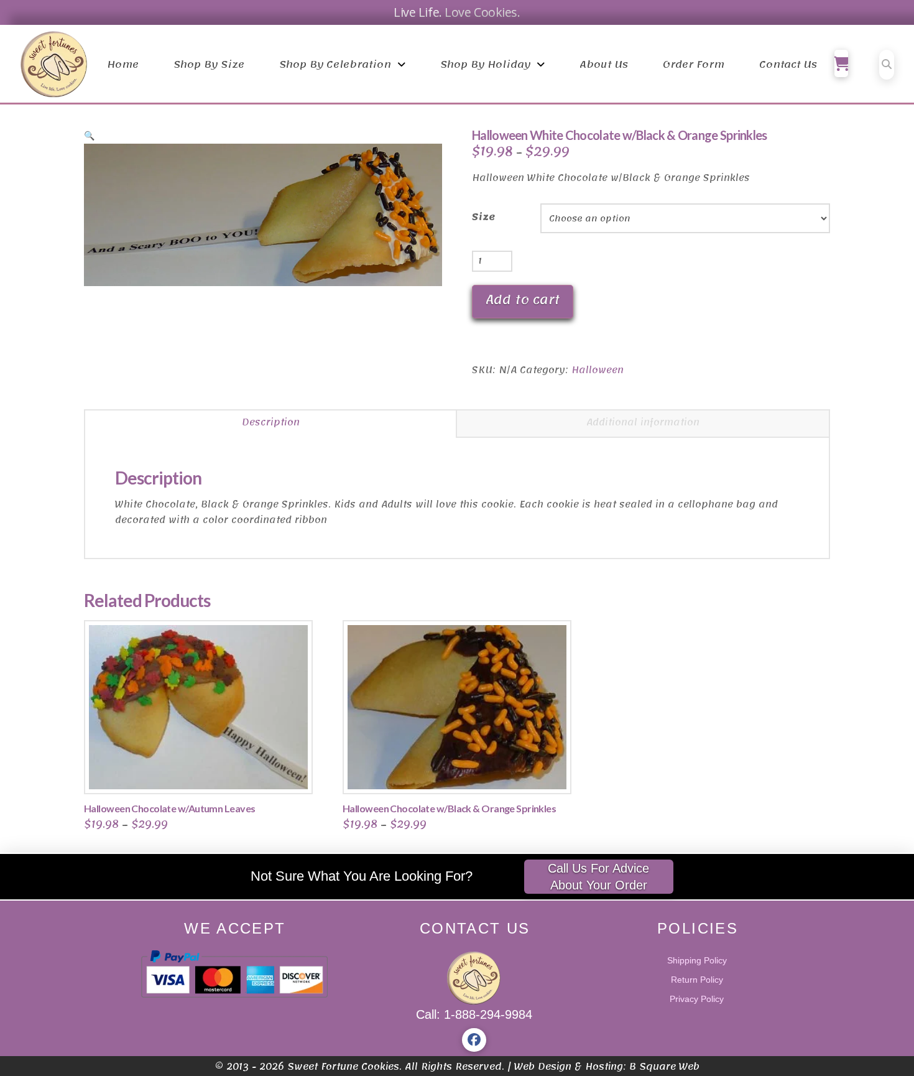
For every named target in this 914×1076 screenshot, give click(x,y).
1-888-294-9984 (488, 1014)
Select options (202, 771)
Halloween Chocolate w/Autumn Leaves (169, 808)
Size (483, 217)
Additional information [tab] (642, 422)
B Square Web (664, 1066)
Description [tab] (271, 422)
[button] (841, 63)
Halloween (597, 370)
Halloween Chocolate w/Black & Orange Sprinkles (449, 808)
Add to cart (523, 300)
